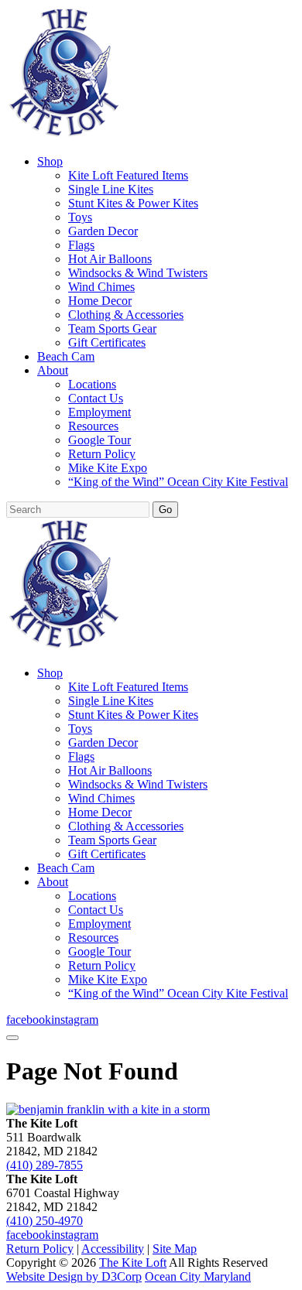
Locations (92, 384)
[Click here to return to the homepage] (108, 1109)
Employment (99, 412)
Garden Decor (103, 231)
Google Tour (99, 440)
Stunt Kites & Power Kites (133, 203)
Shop (50, 161)
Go (165, 509)
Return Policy (102, 453)
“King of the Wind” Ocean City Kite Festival (178, 481)
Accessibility (112, 1248)
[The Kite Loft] (63, 135)
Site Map (175, 1248)
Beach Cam (65, 356)
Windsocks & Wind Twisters (138, 272)
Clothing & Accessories (126, 314)
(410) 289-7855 (44, 1165)
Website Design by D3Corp (74, 1276)
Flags (81, 244)
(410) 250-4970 (44, 1220)
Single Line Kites (110, 189)
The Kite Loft (132, 1262)
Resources (93, 426)
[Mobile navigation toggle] (12, 1037)
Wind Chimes (101, 286)
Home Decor (100, 300)
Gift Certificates (107, 342)
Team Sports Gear (112, 328)
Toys (80, 217)
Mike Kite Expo (107, 467)
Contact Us (95, 398)
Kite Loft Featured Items (128, 175)
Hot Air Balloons (110, 258)
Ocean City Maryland (198, 1276)
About (52, 370)
